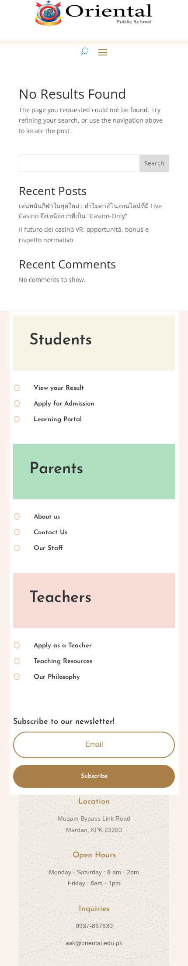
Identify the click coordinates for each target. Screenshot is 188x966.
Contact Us (50, 532)
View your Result (59, 388)
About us (47, 517)
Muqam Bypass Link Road (94, 818)
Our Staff (48, 548)
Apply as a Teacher (63, 646)
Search (154, 163)
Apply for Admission (64, 404)
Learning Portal (58, 419)
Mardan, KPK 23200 (94, 829)
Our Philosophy (57, 677)
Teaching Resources (63, 661)
